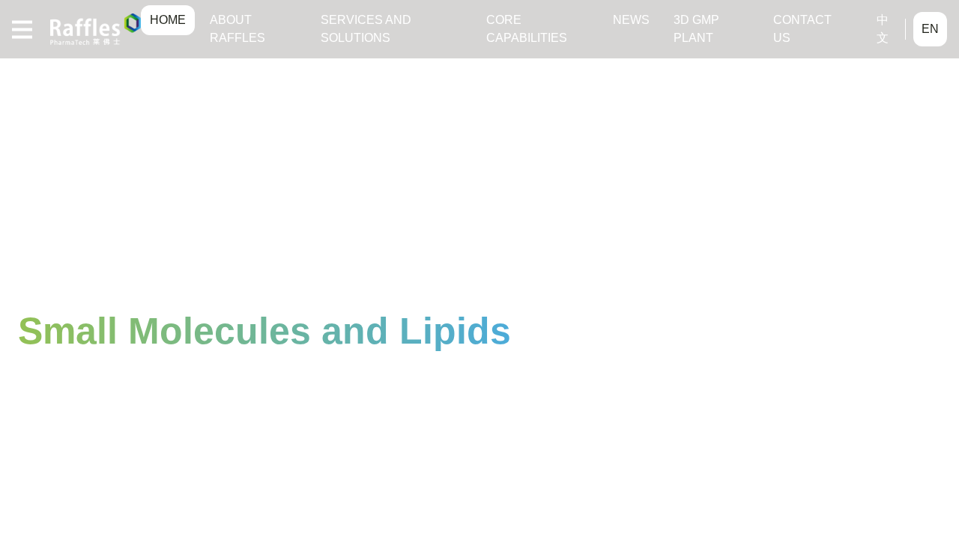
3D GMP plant (696, 28)
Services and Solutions (366, 28)
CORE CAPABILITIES (526, 28)
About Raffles (237, 28)
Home (168, 19)
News (631, 19)
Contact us (802, 28)
